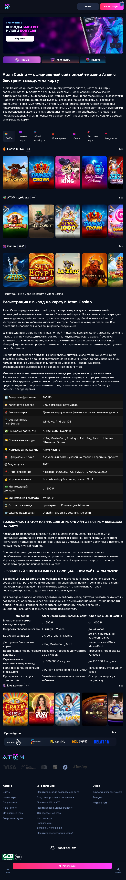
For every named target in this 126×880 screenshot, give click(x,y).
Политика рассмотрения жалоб (55, 833)
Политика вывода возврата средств (58, 792)
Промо (25, 59)
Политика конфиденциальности (55, 807)
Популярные (59, 138)
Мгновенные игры (13, 813)
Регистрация (111, 6)
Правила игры (44, 823)
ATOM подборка (39, 138)
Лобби (9, 138)
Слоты (77, 138)
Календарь (63, 59)
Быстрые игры (93, 138)
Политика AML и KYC (48, 802)
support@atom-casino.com (107, 792)
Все (121, 149)
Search (118, 873)
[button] (112, 45)
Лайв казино (10, 807)
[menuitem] (13, 792)
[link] (14, 742)
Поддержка (63, 847)
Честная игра (44, 818)
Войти (88, 6)
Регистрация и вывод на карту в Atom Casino (33, 293)
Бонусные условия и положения (55, 797)
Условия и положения (49, 827)
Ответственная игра (49, 813)
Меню (8, 872)
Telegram (98, 797)
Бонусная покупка (13, 818)
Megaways (111, 138)
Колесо (95, 59)
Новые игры (23, 138)
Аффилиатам (100, 802)
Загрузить (20, 38)
